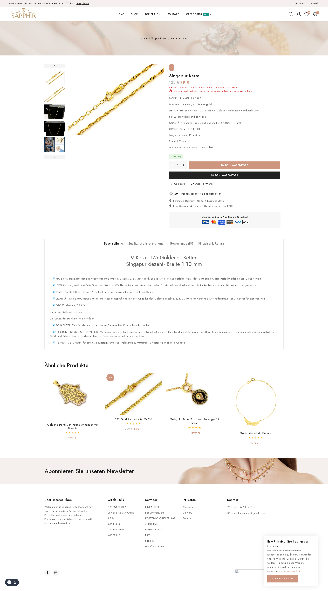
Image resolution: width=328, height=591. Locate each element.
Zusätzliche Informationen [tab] (146, 243)
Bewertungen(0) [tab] (181, 243)
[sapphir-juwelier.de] (24, 14)
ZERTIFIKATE (152, 524)
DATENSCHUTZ (117, 507)
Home (120, 14)
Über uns (298, 3)
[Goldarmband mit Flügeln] (255, 401)
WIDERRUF (114, 535)
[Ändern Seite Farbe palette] (12, 582)
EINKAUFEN (152, 507)
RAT (147, 535)
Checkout (188, 507)
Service (187, 518)
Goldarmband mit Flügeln (255, 433)
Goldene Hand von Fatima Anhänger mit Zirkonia (72, 426)
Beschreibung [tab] (113, 243)
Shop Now (83, 3)
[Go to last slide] (54, 66)
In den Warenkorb (234, 165)
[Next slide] (54, 157)
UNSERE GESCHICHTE (121, 513)
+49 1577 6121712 (243, 507)
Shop (134, 14)
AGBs (111, 518)
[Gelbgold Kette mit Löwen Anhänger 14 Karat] (194, 394)
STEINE (149, 541)
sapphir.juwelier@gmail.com (248, 513)
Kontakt (315, 3)
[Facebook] (47, 572)
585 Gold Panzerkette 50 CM (133, 419)
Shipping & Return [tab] (211, 243)
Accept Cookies (282, 578)
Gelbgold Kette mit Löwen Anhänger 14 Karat (194, 421)
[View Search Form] (291, 14)
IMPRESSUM (114, 524)
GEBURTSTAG (153, 529)
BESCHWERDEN (154, 513)
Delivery (187, 513)
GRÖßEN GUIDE (155, 546)
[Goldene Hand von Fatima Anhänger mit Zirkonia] (72, 396)
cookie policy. (292, 571)
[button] (54, 78)
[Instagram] (56, 572)
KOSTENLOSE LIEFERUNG (160, 518)
